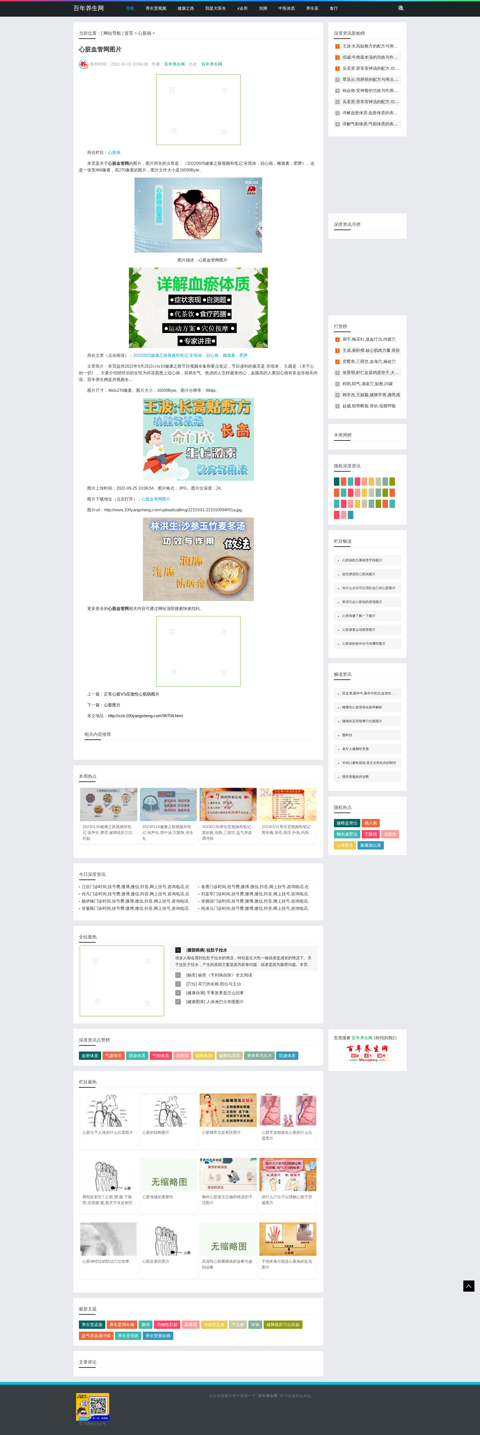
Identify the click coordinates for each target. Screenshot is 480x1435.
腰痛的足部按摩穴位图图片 (362, 721)
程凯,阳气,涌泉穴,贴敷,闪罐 (367, 383)
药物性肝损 (167, 1324)
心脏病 (144, 33)
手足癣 (238, 1324)
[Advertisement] (198, 109)
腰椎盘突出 (347, 823)
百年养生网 (88, 8)
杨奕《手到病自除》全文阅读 (225, 975)
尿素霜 (190, 1324)
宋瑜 (255, 1324)
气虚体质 (113, 1055)
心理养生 (345, 845)
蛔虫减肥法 (347, 834)
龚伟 (145, 1324)
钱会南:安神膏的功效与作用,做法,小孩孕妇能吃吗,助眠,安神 (397, 90)
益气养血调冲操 (96, 1335)
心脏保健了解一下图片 (359, 616)
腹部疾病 (196, 950)
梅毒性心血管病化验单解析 (362, 707)
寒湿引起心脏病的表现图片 (362, 602)
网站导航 (112, 33)
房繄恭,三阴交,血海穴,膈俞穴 (369, 361)
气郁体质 (160, 1055)
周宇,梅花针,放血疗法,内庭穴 (369, 339)
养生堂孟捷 (92, 1324)
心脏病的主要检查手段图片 (362, 560)
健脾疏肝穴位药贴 (283, 1324)
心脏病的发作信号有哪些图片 (364, 644)
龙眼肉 (390, 834)
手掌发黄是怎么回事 (225, 992)
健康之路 (186, 8)
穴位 (192, 983)
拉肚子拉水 (216, 950)
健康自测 (196, 992)
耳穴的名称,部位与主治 (219, 983)
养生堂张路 (128, 1335)
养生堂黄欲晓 (158, 1335)
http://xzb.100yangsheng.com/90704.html (145, 715)
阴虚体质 (137, 1055)
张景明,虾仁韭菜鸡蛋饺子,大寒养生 (374, 372)
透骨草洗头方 (259, 1055)
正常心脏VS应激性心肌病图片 (131, 694)
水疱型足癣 (214, 1324)
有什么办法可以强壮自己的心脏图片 (369, 588)
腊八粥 (370, 823)
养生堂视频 (156, 8)
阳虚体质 (287, 1055)
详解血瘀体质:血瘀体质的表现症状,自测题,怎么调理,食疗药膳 (398, 112)
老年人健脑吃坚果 (355, 749)
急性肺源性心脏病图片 (359, 574)
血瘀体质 (90, 1055)
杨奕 (192, 975)
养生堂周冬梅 (121, 1324)
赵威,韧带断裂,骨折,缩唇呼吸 (369, 405)
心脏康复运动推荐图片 (359, 630)
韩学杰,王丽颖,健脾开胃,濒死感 (371, 394)
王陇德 (370, 834)
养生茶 (312, 8)
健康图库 (196, 1001)
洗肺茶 (182, 1055)
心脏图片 (112, 704)
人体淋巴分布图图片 (225, 1001)
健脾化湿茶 (229, 1055)
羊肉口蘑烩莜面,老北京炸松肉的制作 (369, 763)
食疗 (334, 8)
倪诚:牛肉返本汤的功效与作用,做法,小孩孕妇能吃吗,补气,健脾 (399, 57)
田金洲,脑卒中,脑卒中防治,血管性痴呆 (370, 693)
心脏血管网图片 (156, 499)
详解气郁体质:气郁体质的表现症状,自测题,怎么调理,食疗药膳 (398, 123)
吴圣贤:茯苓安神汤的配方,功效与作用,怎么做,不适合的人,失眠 (399, 68)
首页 (128, 33)
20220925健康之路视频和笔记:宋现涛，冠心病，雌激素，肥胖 (190, 355)
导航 (130, 8)
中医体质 (286, 8)
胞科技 (347, 735)
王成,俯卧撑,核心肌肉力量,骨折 (371, 350)
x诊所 (242, 8)
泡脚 (263, 8)
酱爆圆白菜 (370, 845)
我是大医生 (215, 8)
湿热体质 (204, 1055)
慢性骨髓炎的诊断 (355, 777)
